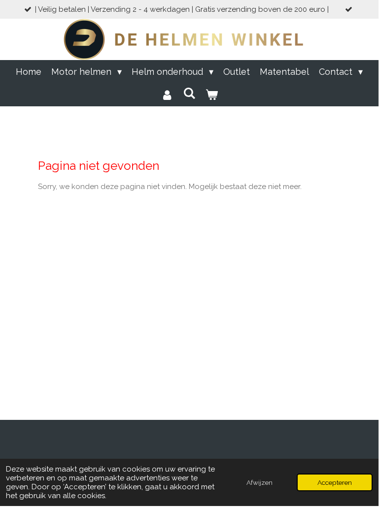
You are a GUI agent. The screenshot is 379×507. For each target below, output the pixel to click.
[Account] (167, 94)
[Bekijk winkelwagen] (212, 94)
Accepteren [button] (334, 482)
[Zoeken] (189, 93)
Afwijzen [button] (259, 482)
